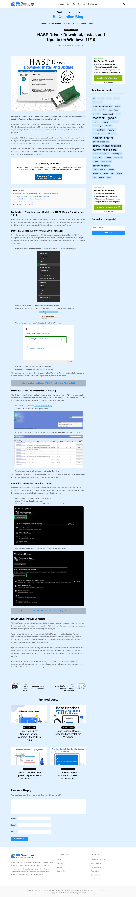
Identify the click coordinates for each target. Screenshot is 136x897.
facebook (99, 118)
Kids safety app (99, 130)
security (111, 170)
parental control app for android (107, 146)
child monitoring (97, 102)
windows (101, 178)
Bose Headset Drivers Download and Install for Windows (68, 734)
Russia (95, 162)
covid (94, 110)
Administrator (68, 45)
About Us (71, 4)
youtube (109, 178)
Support (81, 4)
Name (13, 818)
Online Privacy (112, 134)
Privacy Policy (96, 867)
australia (116, 98)
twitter (119, 174)
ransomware (118, 158)
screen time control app (99, 170)
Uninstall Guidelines (98, 860)
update (94, 177)
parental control (103, 137)
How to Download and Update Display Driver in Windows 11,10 (29, 775)
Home (61, 4)
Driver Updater (55, 23)
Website (14, 832)
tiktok (112, 174)
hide (29, 190)
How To (67, 23)
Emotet (118, 114)
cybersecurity (108, 114)
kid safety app (97, 126)
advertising (101, 98)
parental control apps (105, 149)
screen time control (101, 166)
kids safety (108, 126)
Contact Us (92, 4)
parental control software (101, 154)
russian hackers (106, 162)
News (91, 23)
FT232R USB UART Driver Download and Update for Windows (53, 611)
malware (111, 130)
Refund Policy (96, 863)
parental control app (101, 142)
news (103, 134)
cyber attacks (113, 110)
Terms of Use (95, 871)
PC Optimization (79, 23)
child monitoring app (102, 106)
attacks (109, 98)
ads (94, 98)
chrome (117, 106)
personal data (97, 158)
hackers (105, 122)
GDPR (93, 879)
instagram (114, 122)
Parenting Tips (117, 154)
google (112, 118)
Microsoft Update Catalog (43, 406)
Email (13, 825)
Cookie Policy (96, 875)
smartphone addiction (100, 174)
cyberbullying (96, 114)
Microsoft (96, 134)
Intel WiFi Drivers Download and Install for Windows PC (68, 775)
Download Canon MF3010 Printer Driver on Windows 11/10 (53, 383)
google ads (96, 122)
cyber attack (102, 110)
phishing (108, 158)
